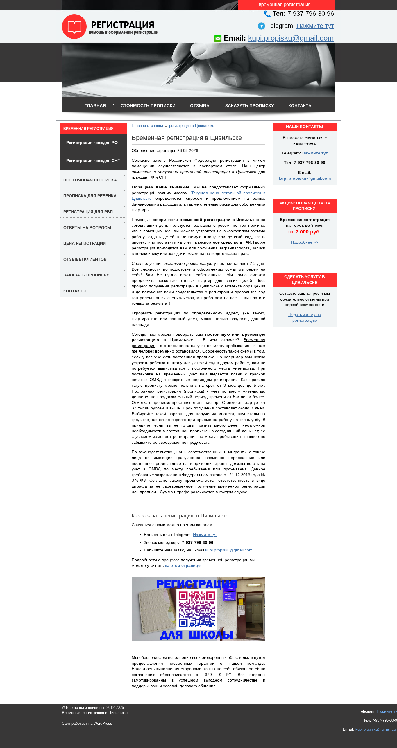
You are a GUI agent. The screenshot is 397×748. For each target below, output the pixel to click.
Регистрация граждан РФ (92, 142)
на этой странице (183, 565)
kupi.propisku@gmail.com (291, 38)
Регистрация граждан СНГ (93, 160)
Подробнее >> (304, 242)
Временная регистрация (88, 129)
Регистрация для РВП (88, 211)
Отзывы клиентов (85, 259)
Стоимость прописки (148, 105)
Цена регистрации (84, 243)
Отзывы (200, 105)
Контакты (300, 105)
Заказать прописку (249, 105)
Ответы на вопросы (87, 227)
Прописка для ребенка (90, 195)
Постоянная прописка (90, 180)
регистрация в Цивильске (191, 125)
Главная (95, 105)
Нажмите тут (315, 25)
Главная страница (147, 125)
